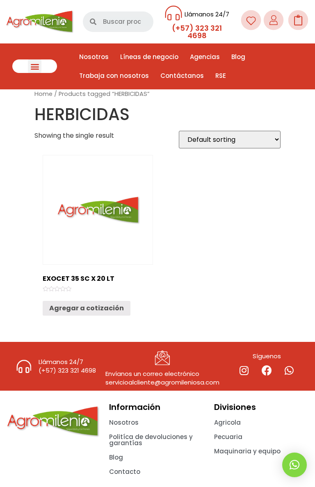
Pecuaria (228, 436)
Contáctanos (182, 75)
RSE (220, 75)
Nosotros (94, 56)
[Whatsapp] (289, 370)
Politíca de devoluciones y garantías (151, 439)
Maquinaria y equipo (247, 451)
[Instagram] (244, 370)
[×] (294, 465)
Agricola (227, 422)
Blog (238, 56)
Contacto (124, 471)
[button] (34, 66)
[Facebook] (266, 370)
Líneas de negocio (149, 56)
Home (43, 94)
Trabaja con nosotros (114, 75)
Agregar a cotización (86, 308)
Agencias (205, 56)
